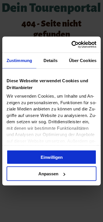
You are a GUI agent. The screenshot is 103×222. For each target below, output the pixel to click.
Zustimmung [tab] (19, 60)
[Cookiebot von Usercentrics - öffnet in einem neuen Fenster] (72, 44)
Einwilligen (52, 157)
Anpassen (48, 173)
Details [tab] (50, 60)
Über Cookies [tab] (82, 60)
